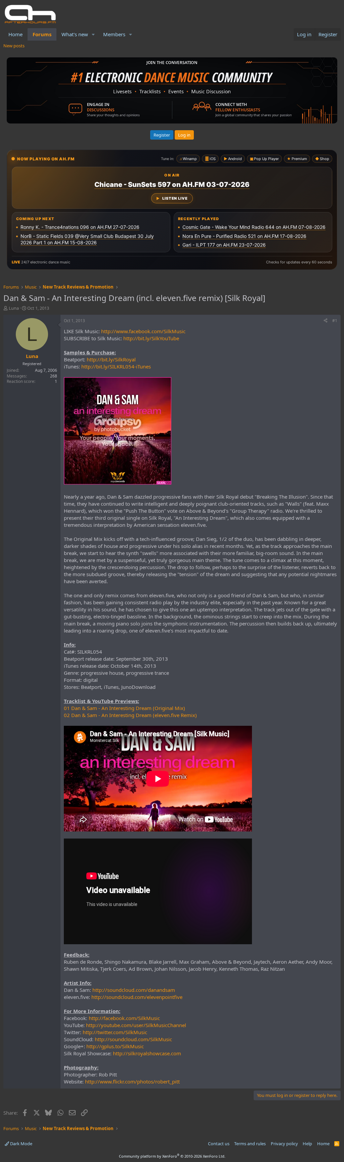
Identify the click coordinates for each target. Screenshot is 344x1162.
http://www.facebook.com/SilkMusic (143, 331)
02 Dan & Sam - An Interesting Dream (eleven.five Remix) (130, 715)
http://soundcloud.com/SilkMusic (133, 1039)
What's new (74, 34)
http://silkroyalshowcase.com (147, 1053)
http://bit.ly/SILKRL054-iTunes (116, 366)
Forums (42, 34)
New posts (14, 46)
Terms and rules (250, 1144)
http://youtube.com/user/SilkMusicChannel (136, 1025)
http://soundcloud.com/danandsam (133, 990)
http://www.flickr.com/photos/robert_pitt (132, 1081)
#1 (334, 320)
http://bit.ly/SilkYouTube (151, 338)
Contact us (218, 1144)
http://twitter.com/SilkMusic (115, 1032)
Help (307, 1144)
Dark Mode (20, 1144)
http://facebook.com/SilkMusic (124, 1018)
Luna (14, 308)
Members (114, 34)
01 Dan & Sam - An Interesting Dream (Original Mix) (124, 708)
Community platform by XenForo (172, 1156)
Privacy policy (284, 1144)
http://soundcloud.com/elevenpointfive (136, 997)
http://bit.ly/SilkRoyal (111, 359)
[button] (93, 34)
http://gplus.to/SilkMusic (115, 1046)
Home (15, 34)
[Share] (325, 321)
